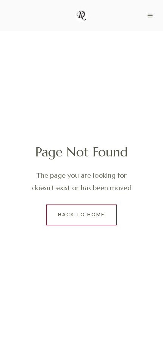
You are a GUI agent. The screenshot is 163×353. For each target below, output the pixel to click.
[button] (150, 15)
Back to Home (81, 214)
